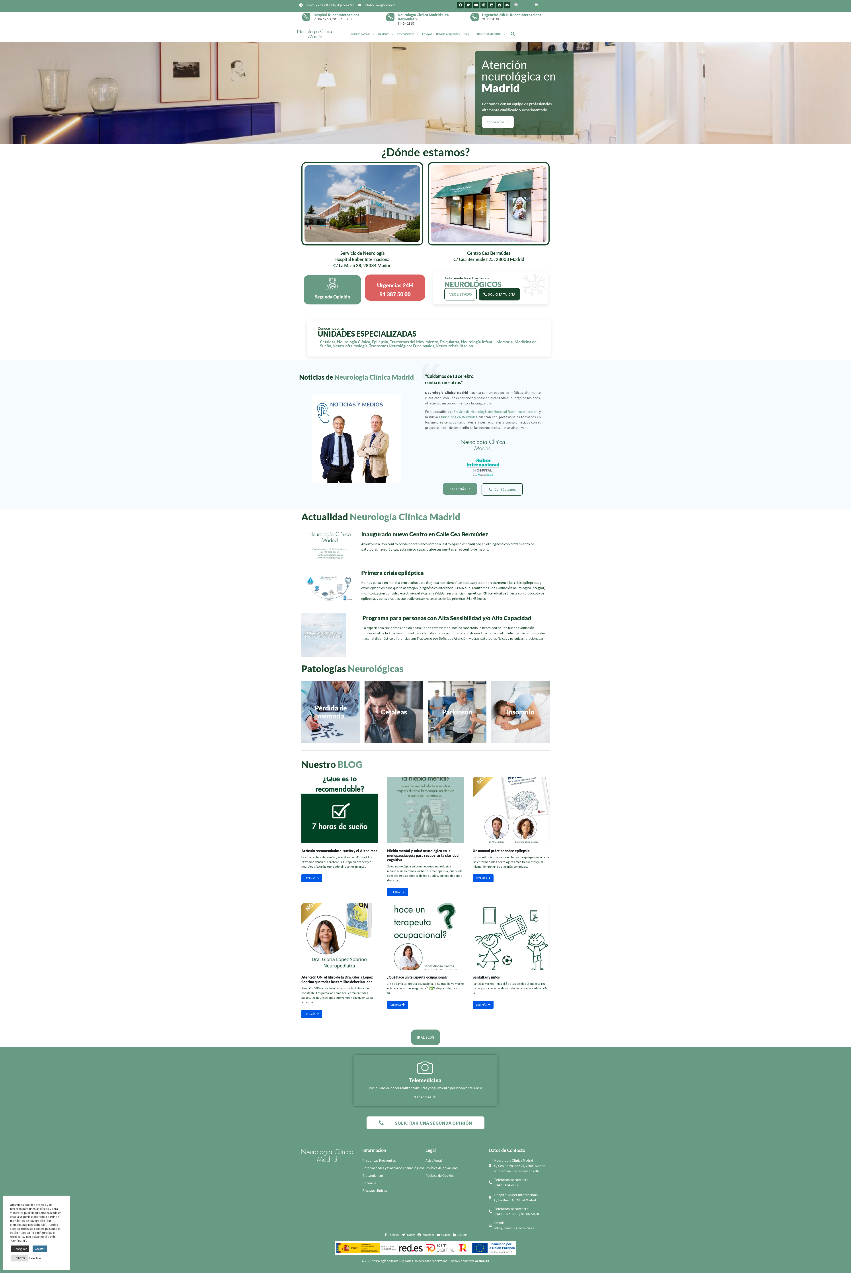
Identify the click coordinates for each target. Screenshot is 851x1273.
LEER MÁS (310, 878)
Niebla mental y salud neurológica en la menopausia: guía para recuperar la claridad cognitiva (423, 855)
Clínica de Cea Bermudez (458, 417)
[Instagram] (483, 5)
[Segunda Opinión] (332, 283)
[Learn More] (308, 17)
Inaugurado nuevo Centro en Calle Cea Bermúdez (424, 534)
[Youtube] (476, 5)
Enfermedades (405, 34)
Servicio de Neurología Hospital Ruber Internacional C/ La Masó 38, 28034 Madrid (362, 259)
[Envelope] (507, 5)
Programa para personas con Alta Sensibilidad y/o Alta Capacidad (446, 618)
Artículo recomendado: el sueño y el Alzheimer (339, 851)
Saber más (422, 1097)
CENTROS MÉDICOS (489, 34)
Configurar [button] (20, 1249)
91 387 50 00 (342, 19)
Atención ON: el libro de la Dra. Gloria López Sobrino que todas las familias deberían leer (337, 979)
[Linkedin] (491, 5)
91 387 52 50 (322, 19)
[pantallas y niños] (511, 936)
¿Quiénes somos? (359, 34)
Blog (466, 34)
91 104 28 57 (406, 23)
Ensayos (427, 34)
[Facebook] (460, 5)
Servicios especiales (448, 34)
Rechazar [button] (19, 1258)
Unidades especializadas (367, 333)
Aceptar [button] (39, 1249)
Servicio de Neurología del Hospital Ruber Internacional (496, 411)
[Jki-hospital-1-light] (499, 5)
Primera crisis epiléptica (392, 572)
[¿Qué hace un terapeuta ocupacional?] (425, 936)
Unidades (383, 34)
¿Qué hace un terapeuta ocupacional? (417, 977)
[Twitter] (468, 5)
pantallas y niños (486, 977)
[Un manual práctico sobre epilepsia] (511, 810)
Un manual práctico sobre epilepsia (501, 851)
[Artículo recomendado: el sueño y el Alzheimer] (339, 810)
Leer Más (35, 1258)
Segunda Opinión (332, 296)
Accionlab (482, 1261)
